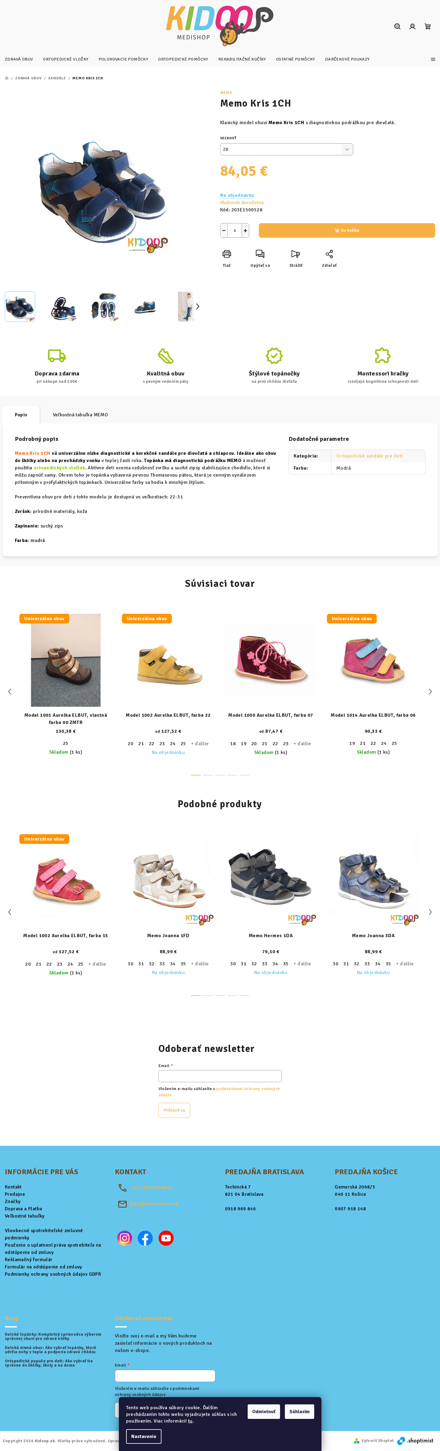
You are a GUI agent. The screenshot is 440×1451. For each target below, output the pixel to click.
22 (152, 744)
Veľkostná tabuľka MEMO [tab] (80, 415)
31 (141, 964)
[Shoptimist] (416, 1440)
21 (141, 744)
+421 (150, 1188)
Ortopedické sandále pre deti (369, 456)
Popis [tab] (21, 415)
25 (66, 743)
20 (130, 744)
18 (233, 744)
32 (152, 964)
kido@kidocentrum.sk (154, 1204)
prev (10, 691)
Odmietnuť (263, 1412)
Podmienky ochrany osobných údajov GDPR (53, 1274)
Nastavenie (143, 1436)
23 (162, 744)
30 (130, 964)
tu (190, 1421)
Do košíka (350, 230)
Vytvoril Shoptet (377, 1440)
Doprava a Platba (23, 1209)
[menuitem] (19, 59)
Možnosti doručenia (242, 203)
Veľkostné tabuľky (25, 1216)
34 (173, 964)
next (430, 691)
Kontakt (13, 1187)
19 (243, 744)
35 (183, 964)
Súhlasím (299, 1412)
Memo (226, 93)
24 (173, 744)
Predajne (15, 1194)
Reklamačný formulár (29, 1260)
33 (162, 964)
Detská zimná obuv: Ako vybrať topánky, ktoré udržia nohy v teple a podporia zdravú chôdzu (50, 1350)
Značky (13, 1201)
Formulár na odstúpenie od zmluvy (43, 1267)
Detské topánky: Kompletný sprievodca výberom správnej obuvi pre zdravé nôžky (53, 1336)
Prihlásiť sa (174, 1110)
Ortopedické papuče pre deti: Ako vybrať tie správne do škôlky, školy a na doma (49, 1363)
